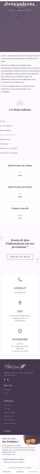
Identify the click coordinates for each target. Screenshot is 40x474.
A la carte (6, 126)
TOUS (2, 121)
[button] (4, 5)
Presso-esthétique (10, 423)
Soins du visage (9, 153)
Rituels (4, 144)
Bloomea (7, 405)
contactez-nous (20, 257)
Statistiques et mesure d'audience (14, 462)
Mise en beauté (8, 135)
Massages (5, 130)
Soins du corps (8, 148)
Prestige (5, 139)
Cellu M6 (7, 409)
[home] (19, 5)
